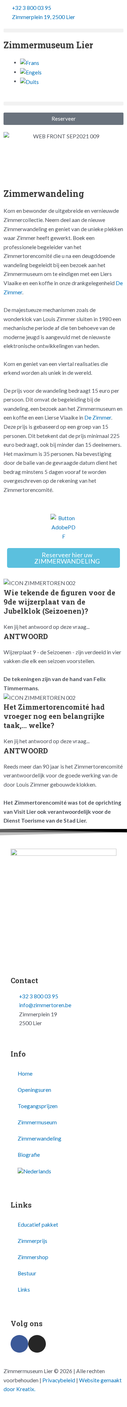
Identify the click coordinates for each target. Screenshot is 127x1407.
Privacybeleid (58, 1380)
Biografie (29, 1155)
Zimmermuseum (37, 1122)
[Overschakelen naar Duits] (29, 81)
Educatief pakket (38, 1224)
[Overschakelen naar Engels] (31, 72)
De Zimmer (97, 417)
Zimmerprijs (32, 1241)
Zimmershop (33, 1257)
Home (25, 1073)
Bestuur (27, 1273)
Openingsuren (34, 1090)
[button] (63, 30)
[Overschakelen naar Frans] (29, 62)
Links (24, 1289)
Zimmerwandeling (39, 1138)
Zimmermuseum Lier (48, 45)
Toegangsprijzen (38, 1106)
